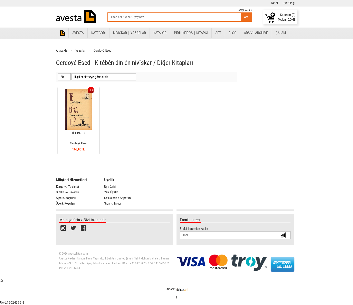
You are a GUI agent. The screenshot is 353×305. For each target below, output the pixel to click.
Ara (246, 17)
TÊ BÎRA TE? (78, 133)
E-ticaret (169, 289)
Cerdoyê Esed (78, 143)
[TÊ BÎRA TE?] (78, 91)
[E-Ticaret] (182, 289)
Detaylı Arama (245, 9)
